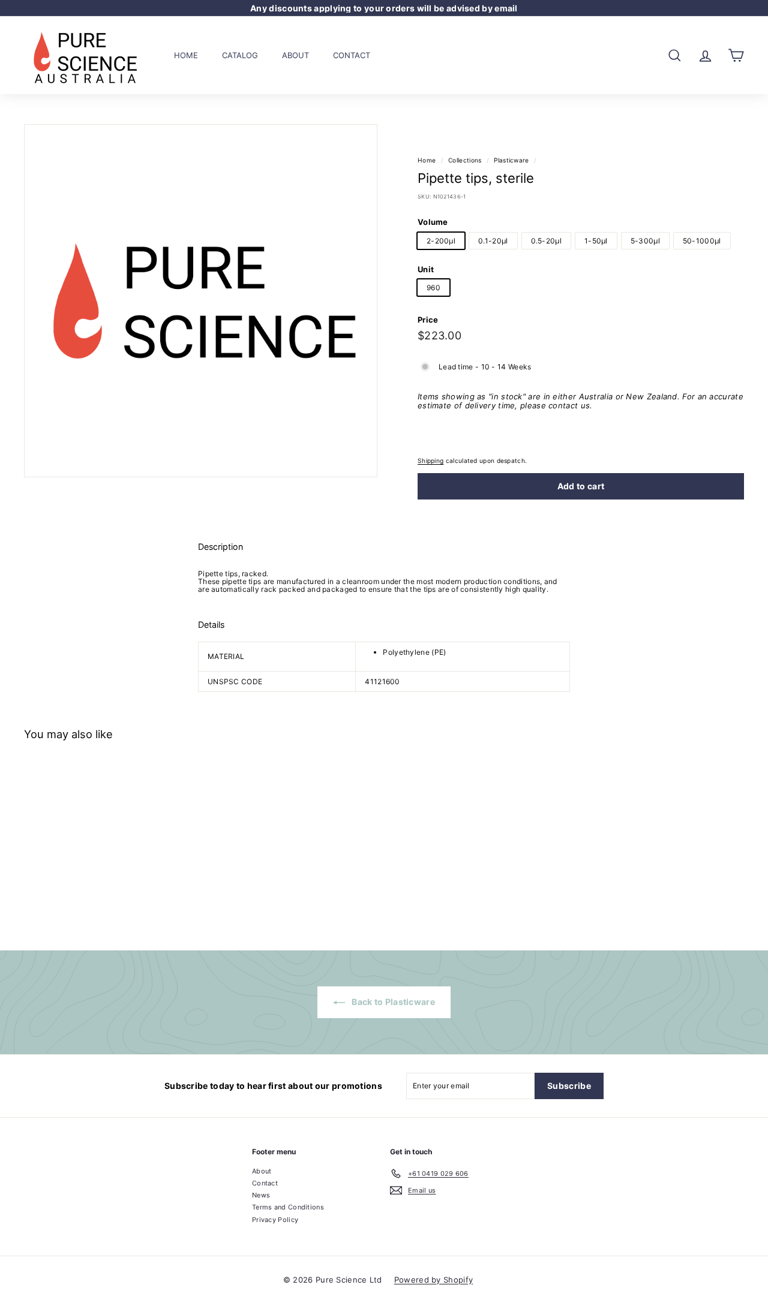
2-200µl (441, 240)
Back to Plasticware (392, 1002)
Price (428, 319)
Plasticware (511, 160)
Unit (426, 269)
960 (433, 287)
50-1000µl (702, 240)
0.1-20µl (493, 240)
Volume (433, 222)
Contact (351, 54)
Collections (464, 160)
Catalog (240, 54)
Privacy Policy (275, 1219)
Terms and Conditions (288, 1207)
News (261, 1195)
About (295, 54)
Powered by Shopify (433, 1279)
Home (186, 54)
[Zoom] (201, 301)
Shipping (430, 460)
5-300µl (645, 240)
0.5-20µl (546, 240)
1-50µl (596, 240)
